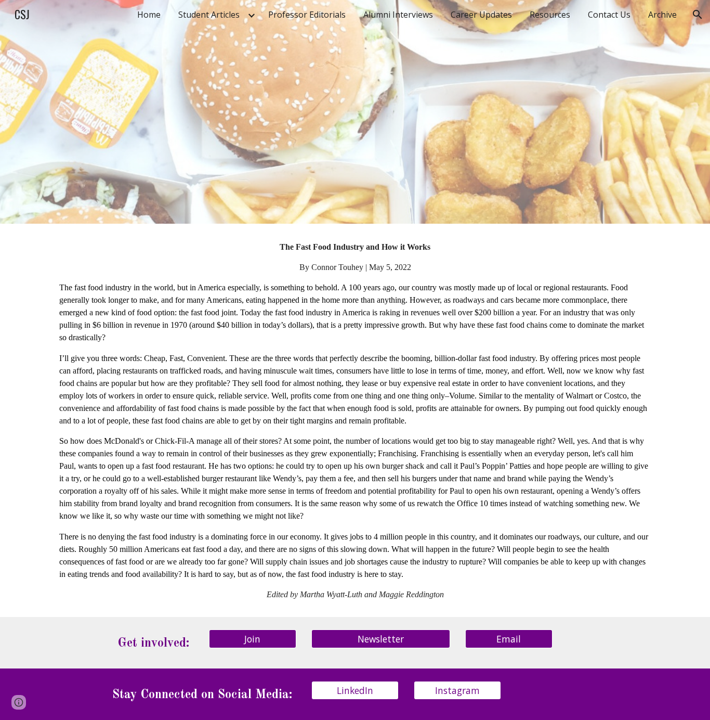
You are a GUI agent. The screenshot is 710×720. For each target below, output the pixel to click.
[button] (697, 14)
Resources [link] (550, 14)
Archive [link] (662, 14)
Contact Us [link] (609, 14)
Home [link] (149, 14)
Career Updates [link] (481, 14)
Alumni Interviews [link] (398, 14)
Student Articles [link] (209, 14)
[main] (355, 420)
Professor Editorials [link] (307, 14)
